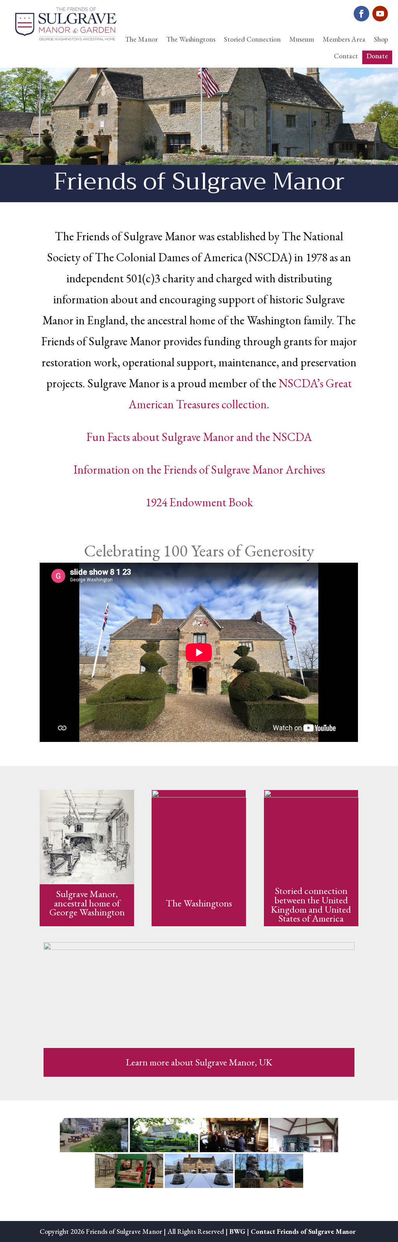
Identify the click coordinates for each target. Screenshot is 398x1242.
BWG (237, 1231)
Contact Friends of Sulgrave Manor (303, 1231)
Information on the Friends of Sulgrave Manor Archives (199, 469)
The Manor (141, 39)
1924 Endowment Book (199, 502)
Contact (346, 55)
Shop (381, 39)
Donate (377, 55)
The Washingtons (190, 39)
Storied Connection (252, 39)
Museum (301, 39)
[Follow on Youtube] (380, 13)
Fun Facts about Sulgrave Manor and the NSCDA (199, 436)
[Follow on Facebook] (361, 13)
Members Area (344, 39)
